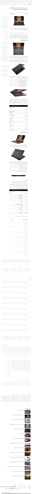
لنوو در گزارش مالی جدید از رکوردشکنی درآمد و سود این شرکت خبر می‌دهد (19, 182)
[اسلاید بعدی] (1, 60)
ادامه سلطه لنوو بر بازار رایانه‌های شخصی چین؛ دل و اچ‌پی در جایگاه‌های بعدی (19, 181)
